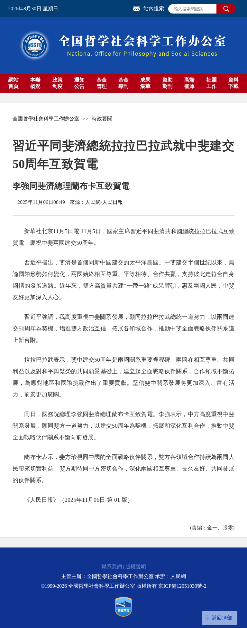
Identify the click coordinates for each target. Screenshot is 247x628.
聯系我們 (111, 566)
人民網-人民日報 (104, 202)
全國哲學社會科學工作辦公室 (46, 118)
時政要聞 (102, 118)
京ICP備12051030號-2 (182, 586)
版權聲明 (135, 566)
